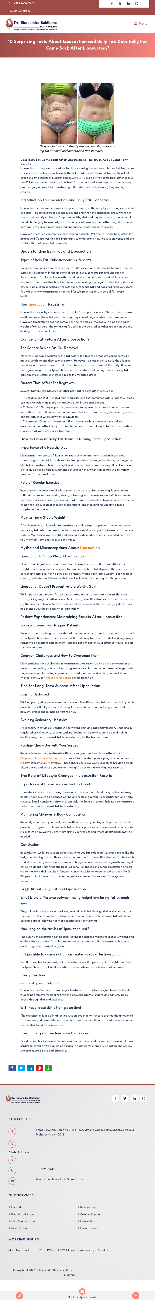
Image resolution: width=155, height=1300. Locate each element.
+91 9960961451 (24, 3)
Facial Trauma (89, 1228)
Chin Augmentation (23, 1221)
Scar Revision (19, 1228)
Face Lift (16, 1207)
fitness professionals (57, 677)
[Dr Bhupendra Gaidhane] (31, 23)
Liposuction (37, 304)
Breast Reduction (22, 1214)
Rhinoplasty (87, 1207)
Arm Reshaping (90, 1214)
